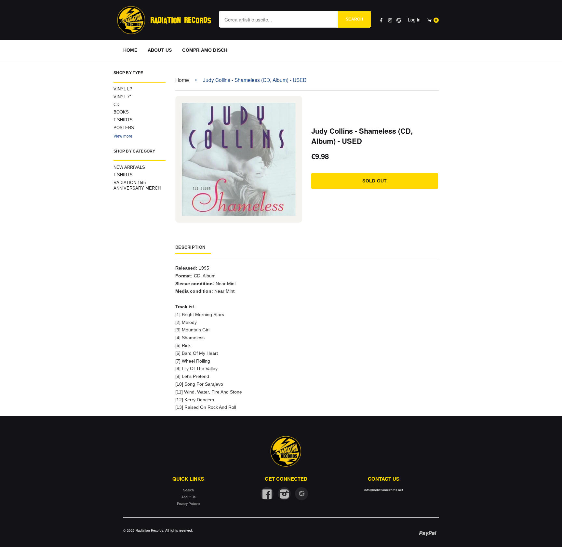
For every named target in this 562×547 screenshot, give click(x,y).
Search (354, 19)
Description (190, 247)
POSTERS (124, 127)
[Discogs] (398, 20)
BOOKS (121, 112)
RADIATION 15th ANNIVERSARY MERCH (137, 185)
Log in (414, 19)
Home (182, 79)
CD (116, 104)
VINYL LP (123, 89)
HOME (130, 50)
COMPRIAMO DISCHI (205, 50)
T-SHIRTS (123, 119)
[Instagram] (390, 20)
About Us (188, 496)
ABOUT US (160, 50)
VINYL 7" (122, 96)
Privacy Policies (188, 503)
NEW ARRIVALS (129, 167)
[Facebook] (381, 20)
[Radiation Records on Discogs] (301, 493)
